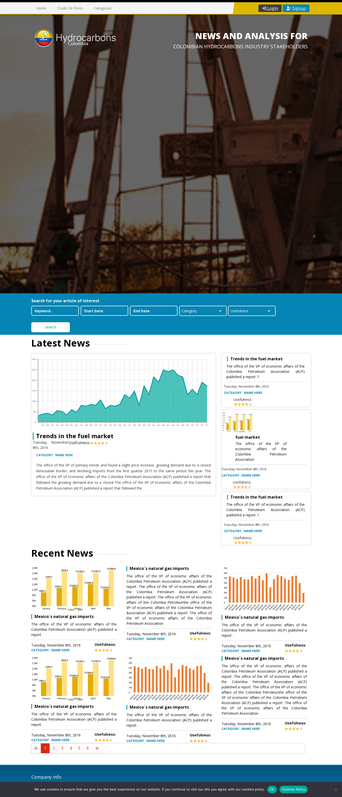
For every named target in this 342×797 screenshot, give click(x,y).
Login (272, 8)
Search (50, 327)
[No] (335, 789)
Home (41, 8)
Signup (298, 8)
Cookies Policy (293, 789)
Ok (272, 789)
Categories (102, 8)
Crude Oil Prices (70, 8)
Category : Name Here (54, 455)
